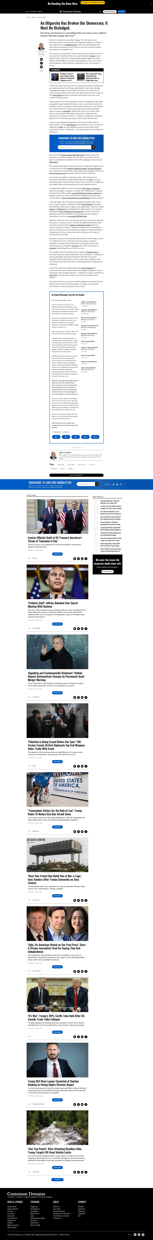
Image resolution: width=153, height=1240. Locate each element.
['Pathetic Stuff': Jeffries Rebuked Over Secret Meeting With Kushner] (57, 582)
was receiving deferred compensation (76, 198)
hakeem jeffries (36, 628)
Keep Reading (57, 554)
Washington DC (71, 45)
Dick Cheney (87, 188)
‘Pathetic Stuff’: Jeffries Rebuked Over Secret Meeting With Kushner (53, 604)
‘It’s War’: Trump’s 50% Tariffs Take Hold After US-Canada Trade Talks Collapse (56, 1017)
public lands (36, 1171)
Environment (12, 1218)
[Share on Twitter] (41, 59)
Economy (10, 1213)
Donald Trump (92, 252)
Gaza (32, 1216)
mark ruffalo (36, 697)
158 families (53, 162)
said (90, 180)
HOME (28, 17)
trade (61, 127)
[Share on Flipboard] (41, 63)
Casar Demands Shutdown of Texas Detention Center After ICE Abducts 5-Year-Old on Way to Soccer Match (110, 512)
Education (11, 1216)
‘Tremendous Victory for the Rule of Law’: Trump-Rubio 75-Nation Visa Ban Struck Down (55, 812)
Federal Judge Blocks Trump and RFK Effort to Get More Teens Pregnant (110, 544)
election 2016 (54, 468)
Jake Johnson (31, 550)
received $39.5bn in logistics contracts (86, 193)
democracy (92, 464)
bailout (52, 209)
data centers (36, 900)
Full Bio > (61, 459)
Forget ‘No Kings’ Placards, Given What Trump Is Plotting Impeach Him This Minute (110, 550)
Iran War (35, 558)
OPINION (40, 11)
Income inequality (94, 168)
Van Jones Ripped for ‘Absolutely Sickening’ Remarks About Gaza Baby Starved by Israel (110, 523)
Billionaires (34, 1223)
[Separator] (41, 70)
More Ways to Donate (61, 1216)
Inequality (34, 1211)
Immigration (35, 1209)
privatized (96, 188)
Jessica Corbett (32, 1163)
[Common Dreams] (70, 11)
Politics (10, 1223)
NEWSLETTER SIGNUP (109, 11)
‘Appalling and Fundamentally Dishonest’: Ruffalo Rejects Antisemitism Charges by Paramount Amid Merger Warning (56, 676)
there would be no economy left (71, 211)
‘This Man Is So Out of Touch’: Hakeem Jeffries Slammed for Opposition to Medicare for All (67, 77)
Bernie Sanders (87, 268)
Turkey (92, 56)
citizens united (71, 464)
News (29, 558)
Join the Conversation (76, 475)
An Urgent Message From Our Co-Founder (68, 294)
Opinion (33, 17)
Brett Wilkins (31, 1096)
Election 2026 (35, 1225)
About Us (56, 1207)
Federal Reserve (87, 204)
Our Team (56, 1209)
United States (57, 95)
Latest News (11, 1207)
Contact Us (57, 1218)
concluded (67, 111)
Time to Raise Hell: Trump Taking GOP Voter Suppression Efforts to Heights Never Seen (93, 77)
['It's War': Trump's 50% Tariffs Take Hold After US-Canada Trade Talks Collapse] (57, 994)
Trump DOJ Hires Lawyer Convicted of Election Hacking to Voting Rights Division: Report (53, 1083)
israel (34, 765)
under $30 (53, 275)
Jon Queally (31, 620)
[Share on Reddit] (41, 67)
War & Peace (12, 1227)
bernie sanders (60, 464)
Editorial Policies (59, 1211)
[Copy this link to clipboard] (86, 558)
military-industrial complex (80, 225)
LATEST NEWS (33, 11)
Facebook (81, 1209)
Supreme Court (78, 155)
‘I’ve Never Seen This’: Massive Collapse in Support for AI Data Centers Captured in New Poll (111, 507)
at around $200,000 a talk (77, 216)
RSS (79, 1216)
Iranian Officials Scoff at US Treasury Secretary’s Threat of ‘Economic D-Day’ (55, 539)
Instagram (82, 1213)
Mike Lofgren (42, 51)
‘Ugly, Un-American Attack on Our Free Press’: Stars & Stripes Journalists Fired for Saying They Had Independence (57, 948)
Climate (10, 1211)
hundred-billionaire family (77, 168)
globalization (71, 125)
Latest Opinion (12, 1209)
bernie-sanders (41, 17)
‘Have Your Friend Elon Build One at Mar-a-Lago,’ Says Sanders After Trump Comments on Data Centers (55, 879)
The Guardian (41, 54)
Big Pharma (34, 1213)
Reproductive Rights (37, 1218)
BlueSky (81, 1207)
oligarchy (52, 248)
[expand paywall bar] (151, 4)
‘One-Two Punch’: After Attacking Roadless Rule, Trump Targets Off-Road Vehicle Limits (55, 1150)
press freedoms (37, 971)
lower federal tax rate (57, 173)
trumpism (70, 468)
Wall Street (61, 209)
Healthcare (11, 1220)
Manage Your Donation (61, 1213)
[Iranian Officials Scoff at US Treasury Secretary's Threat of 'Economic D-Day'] (57, 516)
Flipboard (81, 1211)
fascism (75, 246)
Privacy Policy (64, 1235)
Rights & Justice (13, 1225)
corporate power (82, 464)
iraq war (62, 468)
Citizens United (66, 155)
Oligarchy (33, 1207)
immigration (36, 831)
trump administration (38, 1104)
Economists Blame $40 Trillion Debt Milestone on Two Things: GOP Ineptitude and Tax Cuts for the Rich (110, 502)
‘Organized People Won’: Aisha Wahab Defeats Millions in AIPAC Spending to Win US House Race (110, 528)
